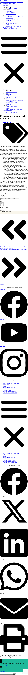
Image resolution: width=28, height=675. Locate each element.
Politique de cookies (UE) (9, 390)
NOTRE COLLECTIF (11, 8)
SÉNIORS (8, 20)
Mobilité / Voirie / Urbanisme (10, 144)
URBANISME (9, 18)
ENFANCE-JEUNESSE (12, 19)
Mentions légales (7, 389)
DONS (7, 24)
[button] (14, 59)
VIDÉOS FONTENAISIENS (13, 12)
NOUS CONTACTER (11, 23)
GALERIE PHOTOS (11, 14)
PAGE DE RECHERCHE (9, 387)
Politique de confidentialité (9, 391)
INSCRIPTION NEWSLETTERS (14, 26)
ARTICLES (9, 11)
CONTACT (6, 384)
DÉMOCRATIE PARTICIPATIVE (14, 16)
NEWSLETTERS (7, 27)
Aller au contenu (4, 0)
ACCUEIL (5, 6)
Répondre (3, 671)
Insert (14, 674)
